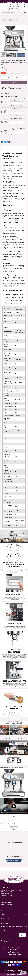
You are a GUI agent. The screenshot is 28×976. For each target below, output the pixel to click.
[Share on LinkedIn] (7, 142)
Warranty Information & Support (14, 954)
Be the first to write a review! (14, 860)
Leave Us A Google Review (7, 930)
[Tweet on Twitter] (5, 142)
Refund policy (20, 948)
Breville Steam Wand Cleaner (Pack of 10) (17, 109)
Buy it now (14, 82)
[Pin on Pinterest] (10, 142)
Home (3, 18)
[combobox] (12, 12)
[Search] (25, 12)
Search (4, 948)
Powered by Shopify (14, 971)
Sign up (22, 935)
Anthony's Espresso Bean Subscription (13, 951)
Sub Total (4, 96)
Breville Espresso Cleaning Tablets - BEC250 (18, 119)
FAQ (18, 952)
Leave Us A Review (11, 952)
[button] (14, 974)
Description (5, 148)
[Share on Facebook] (2, 142)
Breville (4, 67)
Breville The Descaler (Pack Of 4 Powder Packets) (17, 99)
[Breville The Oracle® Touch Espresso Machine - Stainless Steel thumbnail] (21, 55)
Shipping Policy (13, 949)
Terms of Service (11, 948)
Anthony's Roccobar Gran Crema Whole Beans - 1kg (17, 129)
